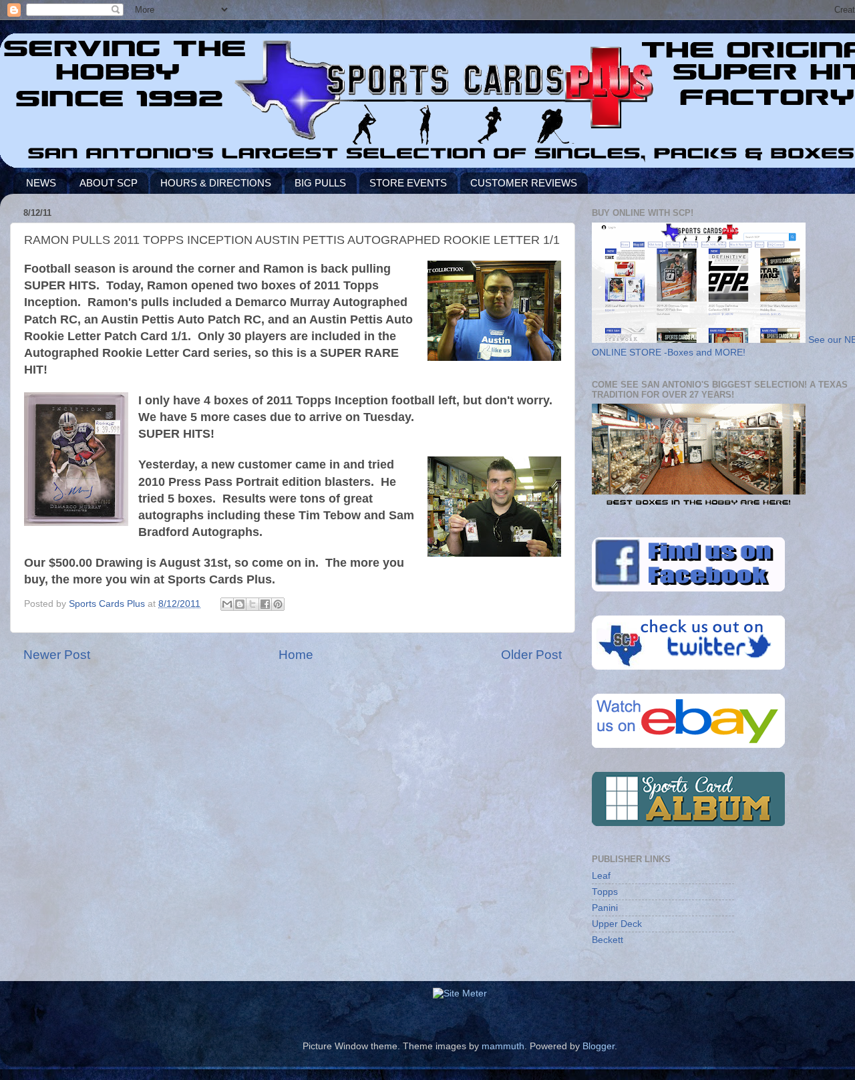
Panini (605, 908)
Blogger (598, 1046)
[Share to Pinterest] (278, 604)
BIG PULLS (320, 182)
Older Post (531, 655)
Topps (605, 892)
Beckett (607, 940)
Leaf (601, 876)
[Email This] (227, 604)
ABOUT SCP (108, 182)
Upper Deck (617, 924)
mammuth (503, 1046)
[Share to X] (252, 604)
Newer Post (56, 655)
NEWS (41, 182)
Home (296, 655)
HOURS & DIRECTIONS (215, 182)
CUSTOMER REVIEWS (523, 182)
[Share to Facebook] (265, 604)
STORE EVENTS (408, 182)
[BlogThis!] (239, 604)
